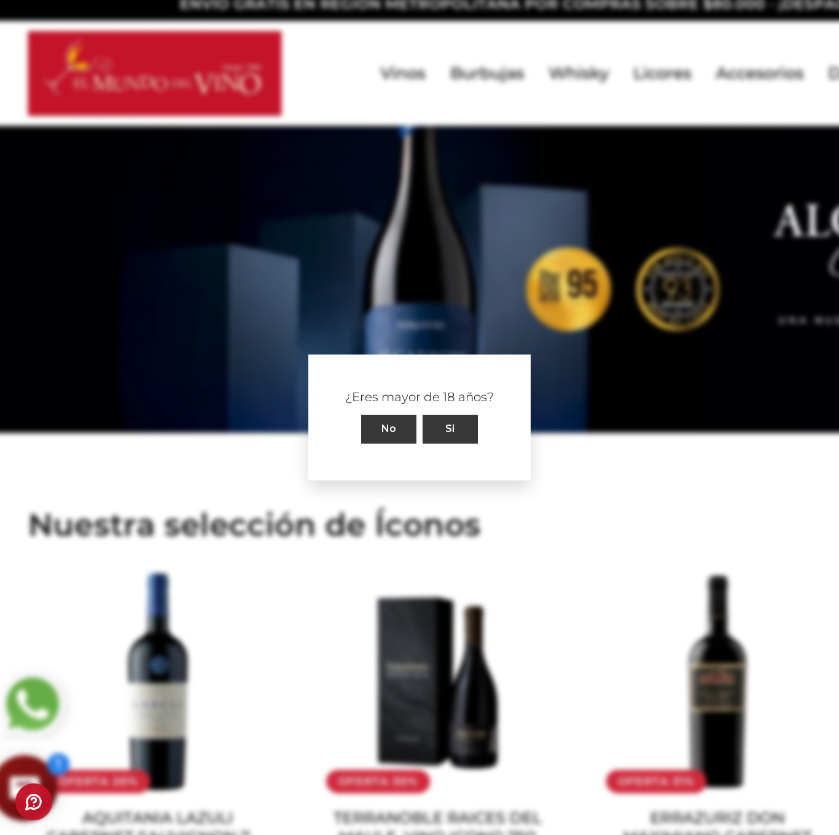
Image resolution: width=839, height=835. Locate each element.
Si (450, 428)
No (389, 428)
